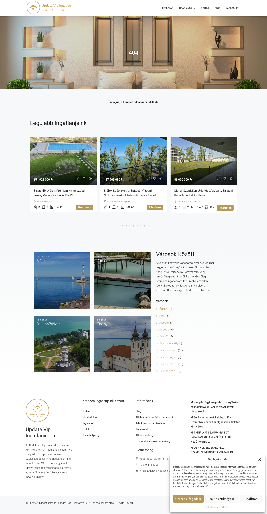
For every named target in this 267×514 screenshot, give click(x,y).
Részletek (84, 207)
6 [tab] (137, 225)
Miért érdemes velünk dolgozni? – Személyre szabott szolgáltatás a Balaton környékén (215, 422)
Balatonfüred (167, 371)
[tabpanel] (63, 174)
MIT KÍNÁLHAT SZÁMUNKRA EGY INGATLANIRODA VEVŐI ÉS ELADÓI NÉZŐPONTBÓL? (211, 437)
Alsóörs (164, 322)
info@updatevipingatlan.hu (154, 470)
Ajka (161, 315)
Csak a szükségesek (221, 499)
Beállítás (251, 499)
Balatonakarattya (169, 343)
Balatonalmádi (168, 350)
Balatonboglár (167, 357)
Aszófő (163, 336)
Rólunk (205, 8)
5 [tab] (133, 225)
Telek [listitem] (86, 429)
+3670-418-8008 (148, 464)
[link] (63, 161)
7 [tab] (141, 225)
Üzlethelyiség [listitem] (91, 435)
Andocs (164, 329)
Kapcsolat (232, 8)
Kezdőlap (167, 8)
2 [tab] (122, 225)
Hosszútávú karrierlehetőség (153, 441)
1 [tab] (119, 225)
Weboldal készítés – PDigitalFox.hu (113, 502)
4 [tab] (130, 225)
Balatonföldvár (168, 364)
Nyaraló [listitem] (88, 423)
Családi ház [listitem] (90, 417)
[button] (260, 459)
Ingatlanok (185, 8)
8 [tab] (144, 225)
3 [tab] (126, 225)
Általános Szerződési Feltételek (154, 417)
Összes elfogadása (188, 499)
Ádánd (163, 309)
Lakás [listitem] (86, 411)
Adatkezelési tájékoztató (216, 507)
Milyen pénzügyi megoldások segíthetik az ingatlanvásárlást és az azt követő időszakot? (214, 407)
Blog (217, 8)
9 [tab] (148, 225)
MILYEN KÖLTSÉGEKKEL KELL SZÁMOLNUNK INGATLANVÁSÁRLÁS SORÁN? (212, 452)
